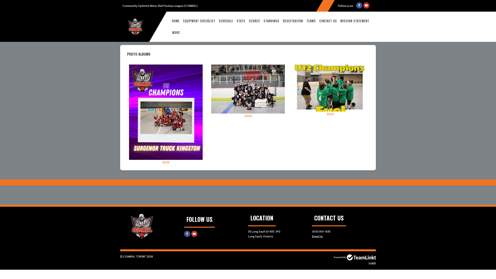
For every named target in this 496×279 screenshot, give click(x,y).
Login (372, 262)
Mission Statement (354, 21)
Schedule (226, 21)
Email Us (317, 236)
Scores (254, 21)
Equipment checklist (199, 21)
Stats (241, 21)
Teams (311, 21)
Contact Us (328, 21)
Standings (271, 21)
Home (176, 21)
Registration (293, 21)
